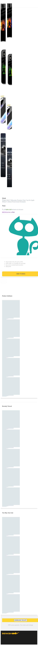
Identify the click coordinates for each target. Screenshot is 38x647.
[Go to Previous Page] (2, 3)
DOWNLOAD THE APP (20, 620)
